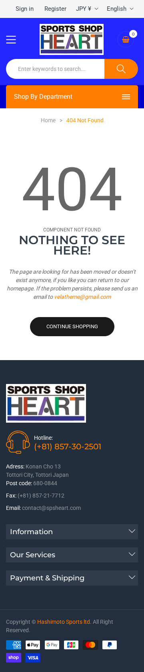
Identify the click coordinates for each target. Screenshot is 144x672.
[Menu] (16, 39)
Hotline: (43, 438)
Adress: (15, 466)
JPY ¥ (83, 9)
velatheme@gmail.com (82, 297)
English (116, 9)
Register (55, 9)
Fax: (11, 495)
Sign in (25, 9)
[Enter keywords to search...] (121, 69)
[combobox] (55, 69)
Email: (13, 508)
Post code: (19, 483)
